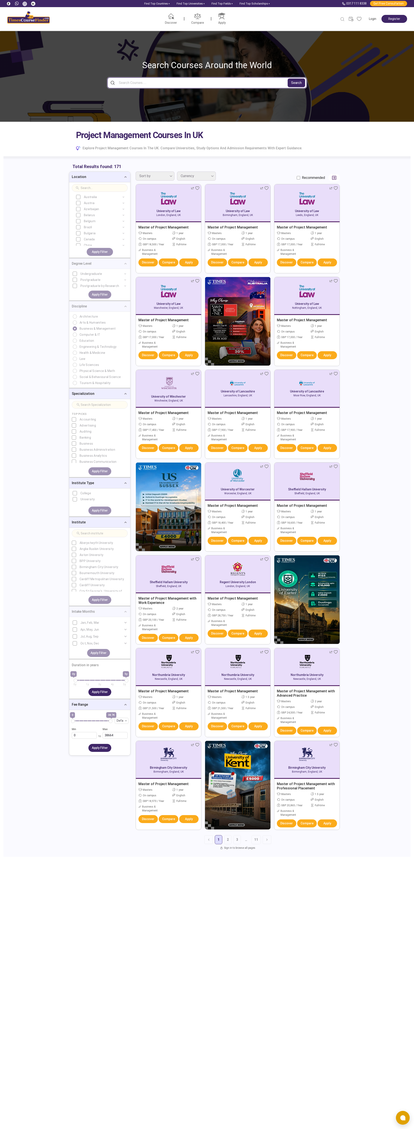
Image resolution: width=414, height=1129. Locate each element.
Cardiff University (92, 585)
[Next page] (267, 839)
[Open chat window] (403, 1118)
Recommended (313, 178)
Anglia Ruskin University (97, 549)
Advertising (88, 425)
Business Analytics (93, 455)
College (85, 493)
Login (372, 18)
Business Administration (97, 449)
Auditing (85, 431)
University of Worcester (238, 489)
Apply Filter (100, 252)
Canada (89, 239)
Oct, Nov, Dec (89, 643)
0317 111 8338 (356, 3)
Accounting (88, 419)
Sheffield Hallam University (307, 489)
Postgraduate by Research (99, 286)
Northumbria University (168, 675)
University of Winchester (168, 396)
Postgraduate (90, 280)
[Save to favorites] (197, 188)
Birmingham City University (99, 567)
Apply (189, 262)
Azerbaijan (91, 209)
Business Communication (98, 461)
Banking (85, 437)
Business (86, 443)
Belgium (90, 221)
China (88, 245)
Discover (148, 262)
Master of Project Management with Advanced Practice (306, 693)
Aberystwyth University (96, 543)
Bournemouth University (97, 573)
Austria (89, 203)
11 (256, 840)
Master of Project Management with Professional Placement (306, 786)
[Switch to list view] (334, 178)
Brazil (88, 227)
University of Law (168, 211)
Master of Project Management (163, 227)
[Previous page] (208, 839)
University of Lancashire (238, 391)
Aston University (91, 555)
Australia (90, 197)
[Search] (342, 19)
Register (394, 18)
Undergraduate (91, 274)
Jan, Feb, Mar (89, 622)
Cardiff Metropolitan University (102, 579)
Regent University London (238, 582)
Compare (168, 262)
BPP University (90, 561)
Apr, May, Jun (89, 629)
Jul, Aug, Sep (89, 636)
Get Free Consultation (388, 3)
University (87, 499)
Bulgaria (90, 233)
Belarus (89, 215)
